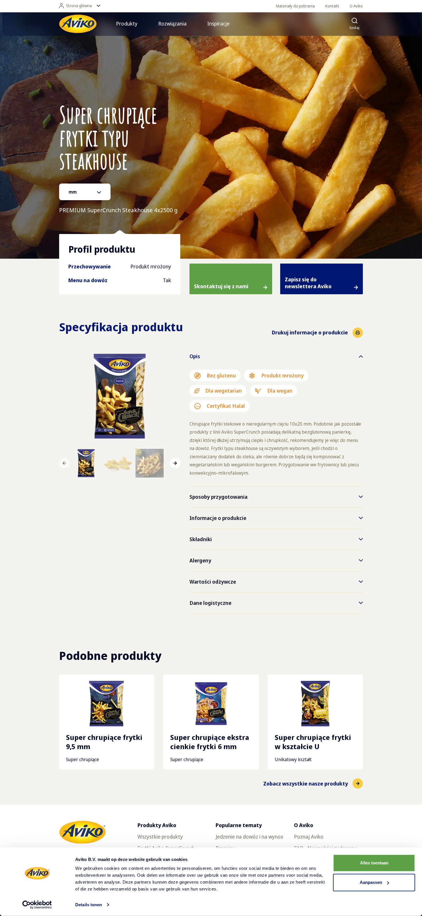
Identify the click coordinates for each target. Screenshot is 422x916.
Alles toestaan (374, 862)
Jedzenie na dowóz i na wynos (249, 836)
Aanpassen (371, 882)
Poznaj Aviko (309, 836)
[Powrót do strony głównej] (77, 23)
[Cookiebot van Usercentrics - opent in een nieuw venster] (37, 905)
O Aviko (356, 6)
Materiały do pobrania (295, 6)
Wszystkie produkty (160, 836)
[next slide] (175, 463)
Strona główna (79, 5)
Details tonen (88, 904)
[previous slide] (64, 463)
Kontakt (332, 6)
